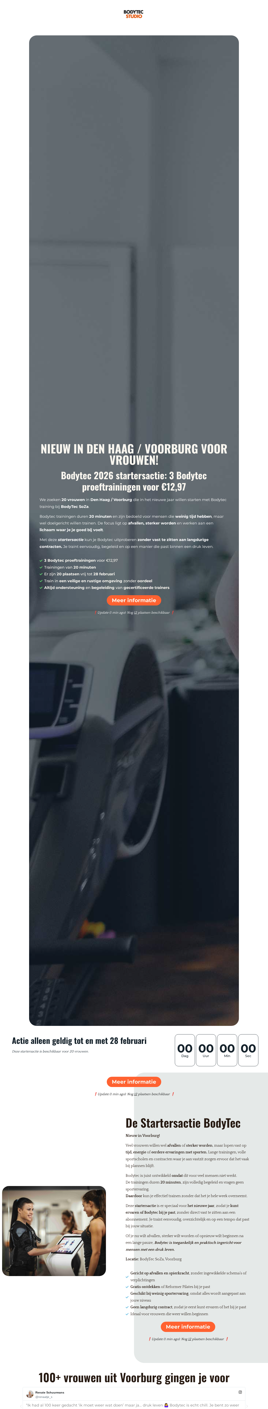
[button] (21, 1406)
